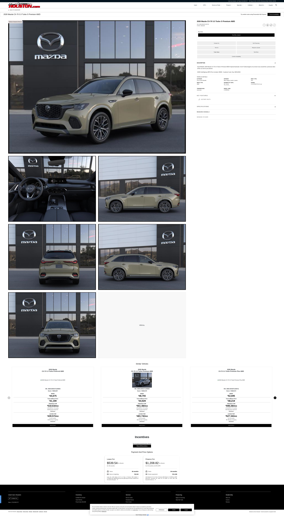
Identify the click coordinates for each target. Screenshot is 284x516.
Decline (173, 509)
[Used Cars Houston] (24, 5)
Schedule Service (130, 499)
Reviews (228, 502)
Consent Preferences (0, 499)
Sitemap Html (35, 511)
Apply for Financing (180, 497)
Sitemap (30, 511)
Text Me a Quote (236, 35)
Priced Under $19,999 (81, 502)
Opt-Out (45, 511)
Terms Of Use (25, 511)
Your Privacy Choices (141, 514)
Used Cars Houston (12, 511)
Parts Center (129, 502)
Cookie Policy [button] (135, 509)
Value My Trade (179, 499)
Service (128, 495)
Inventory (79, 495)
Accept (186, 509)
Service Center (129, 497)
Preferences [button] (104, 511)
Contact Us (14, 498)
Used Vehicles (79, 499)
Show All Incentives (142, 446)
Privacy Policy (19, 511)
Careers (228, 499)
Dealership (229, 495)
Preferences (161, 509)
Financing (179, 495)
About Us (228, 497)
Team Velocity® (257, 511)
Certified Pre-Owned (80, 497)
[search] (276, 5)
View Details (53, 425)
